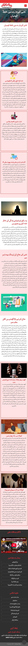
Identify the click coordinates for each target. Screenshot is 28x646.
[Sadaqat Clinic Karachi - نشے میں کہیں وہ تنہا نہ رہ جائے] (6, 5)
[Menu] (25, 5)
